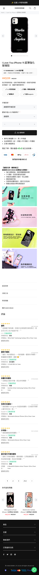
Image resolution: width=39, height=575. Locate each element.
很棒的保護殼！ (7, 404)
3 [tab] (14, 55)
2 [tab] (13, 55)
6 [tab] (18, 55)
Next (36, 36)
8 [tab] (21, 55)
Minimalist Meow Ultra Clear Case (19, 440)
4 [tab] (15, 55)
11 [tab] (26, 55)
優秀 (2, 326)
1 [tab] (11, 55)
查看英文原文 (5, 341)
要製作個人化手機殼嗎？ (11, 112)
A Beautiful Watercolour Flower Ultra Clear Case (21, 467)
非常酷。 (4, 430)
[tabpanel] (19, 34)
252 (25, 481)
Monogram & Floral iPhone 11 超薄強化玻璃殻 (10, 511)
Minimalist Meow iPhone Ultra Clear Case (21, 416)
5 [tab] (17, 55)
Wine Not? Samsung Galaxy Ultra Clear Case (22, 338)
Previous (3, 36)
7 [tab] (20, 55)
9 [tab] (23, 55)
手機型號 (5, 103)
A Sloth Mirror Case (14, 364)
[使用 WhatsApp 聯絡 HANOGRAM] (34, 570)
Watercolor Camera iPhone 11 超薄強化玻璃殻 (29, 511)
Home (2, 13)
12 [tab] (27, 55)
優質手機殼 (5, 352)
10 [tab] (24, 55)
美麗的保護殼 (6, 378)
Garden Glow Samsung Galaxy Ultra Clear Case (21, 389)
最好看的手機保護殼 (8, 454)
